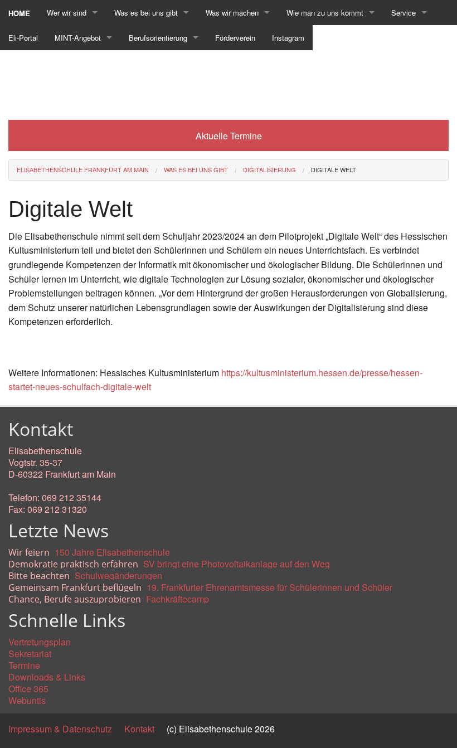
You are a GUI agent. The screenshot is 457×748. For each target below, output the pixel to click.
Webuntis (27, 700)
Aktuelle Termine (229, 135)
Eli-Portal (23, 37)
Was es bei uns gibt (146, 12)
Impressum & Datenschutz (60, 728)
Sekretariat (29, 653)
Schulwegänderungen (118, 575)
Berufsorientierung (158, 37)
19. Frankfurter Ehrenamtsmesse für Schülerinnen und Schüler (269, 587)
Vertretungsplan (39, 641)
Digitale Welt (333, 169)
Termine (24, 665)
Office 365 (28, 688)
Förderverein (235, 37)
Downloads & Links (46, 677)
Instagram (288, 37)
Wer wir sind (66, 12)
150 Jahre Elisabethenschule (112, 552)
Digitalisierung (269, 169)
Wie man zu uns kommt (324, 12)
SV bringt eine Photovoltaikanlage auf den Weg (236, 563)
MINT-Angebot (78, 37)
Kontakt (139, 728)
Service (403, 12)
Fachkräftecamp (177, 598)
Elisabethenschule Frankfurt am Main (83, 169)
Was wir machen (232, 12)
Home (19, 13)
